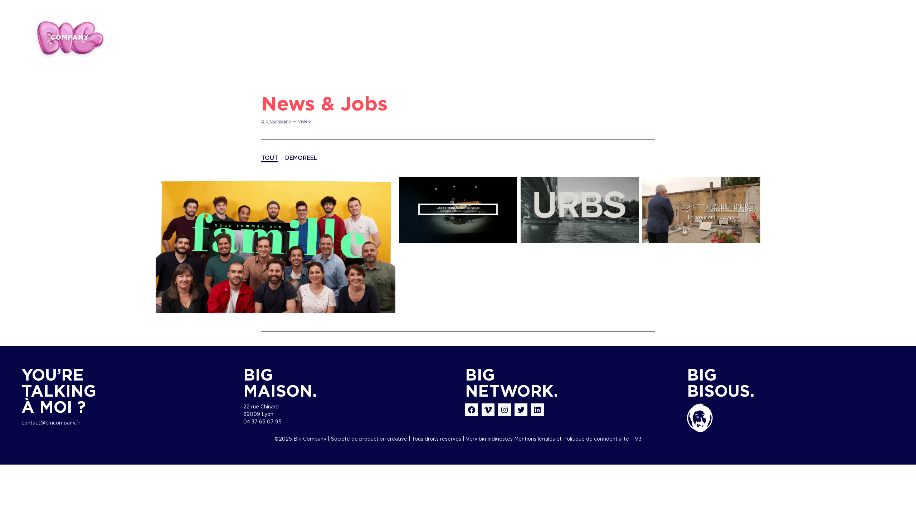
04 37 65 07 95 (262, 422)
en (861, 36)
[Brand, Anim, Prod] (69, 37)
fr (842, 36)
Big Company (276, 121)
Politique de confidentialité (596, 439)
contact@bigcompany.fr (50, 423)
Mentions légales (534, 439)
